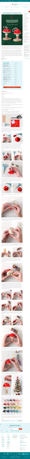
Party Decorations (26, 17)
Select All (16, 63)
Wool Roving (3, 444)
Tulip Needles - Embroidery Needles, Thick (7, 79)
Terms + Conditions (12, 456)
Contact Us (8, 439)
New (2, 436)
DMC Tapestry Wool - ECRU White (7, 72)
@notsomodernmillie (5, 47)
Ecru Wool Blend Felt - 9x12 (7, 68)
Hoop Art (25, 22)
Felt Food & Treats (26, 21)
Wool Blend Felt (3, 439)
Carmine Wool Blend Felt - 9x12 (7, 67)
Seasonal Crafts (12, 10)
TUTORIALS (8, 445)
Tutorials (4, 9)
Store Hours (8, 437)
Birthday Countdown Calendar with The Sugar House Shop (27, 47)
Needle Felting (26, 26)
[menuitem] (13, 1)
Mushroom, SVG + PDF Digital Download (6, 65)
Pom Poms (25, 27)
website (14, 417)
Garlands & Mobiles (26, 18)
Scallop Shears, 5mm (6, 81)
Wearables (25, 25)
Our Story (8, 436)
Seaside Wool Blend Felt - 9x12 (7, 70)
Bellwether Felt (3, 437)
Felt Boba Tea (26, 38)
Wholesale (8, 444)
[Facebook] (11, 430)
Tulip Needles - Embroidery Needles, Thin (7, 77)
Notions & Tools (3, 446)
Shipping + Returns (13, 457)
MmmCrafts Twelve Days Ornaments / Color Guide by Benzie (27, 50)
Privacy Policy (18, 456)
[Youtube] (18, 430)
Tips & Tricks (26, 30)
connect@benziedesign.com (23, 445)
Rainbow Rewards (8, 442)
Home (2, 9)
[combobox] (22, 4)
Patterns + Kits (3, 442)
